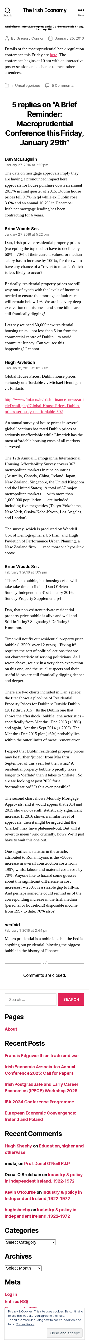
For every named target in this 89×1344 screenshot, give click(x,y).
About (11, 1029)
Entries (16, 1301)
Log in (11, 1294)
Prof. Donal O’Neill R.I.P (47, 1163)
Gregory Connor (29, 38)
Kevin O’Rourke (20, 1192)
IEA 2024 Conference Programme (39, 1101)
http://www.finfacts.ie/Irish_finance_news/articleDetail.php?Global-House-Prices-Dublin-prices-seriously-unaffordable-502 (44, 405)
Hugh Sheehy (18, 1145)
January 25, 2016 (69, 38)
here (53, 55)
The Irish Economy (44, 10)
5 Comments (62, 85)
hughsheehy (17, 1209)
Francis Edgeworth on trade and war (42, 1055)
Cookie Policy (25, 1324)
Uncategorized (27, 85)
